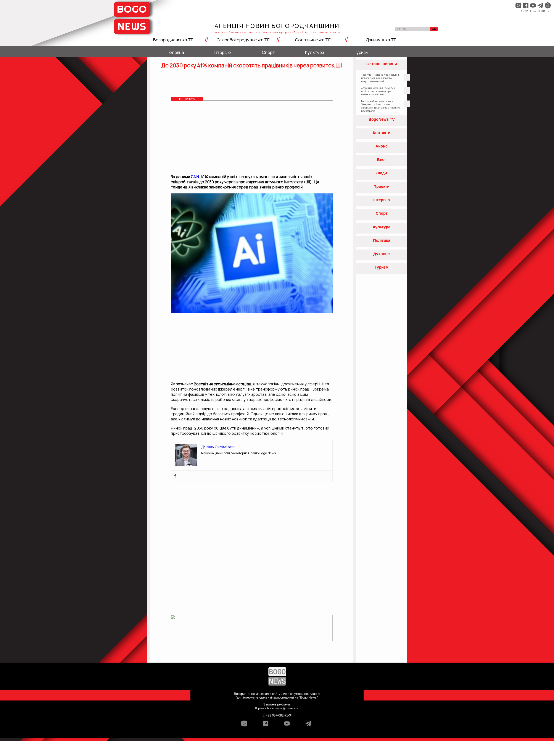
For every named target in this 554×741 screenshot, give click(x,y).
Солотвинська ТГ (312, 40)
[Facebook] (175, 476)
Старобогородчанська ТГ (243, 40)
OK (434, 29)
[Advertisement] (252, 139)
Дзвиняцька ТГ (381, 40)
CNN (195, 176)
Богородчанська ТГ (173, 40)
